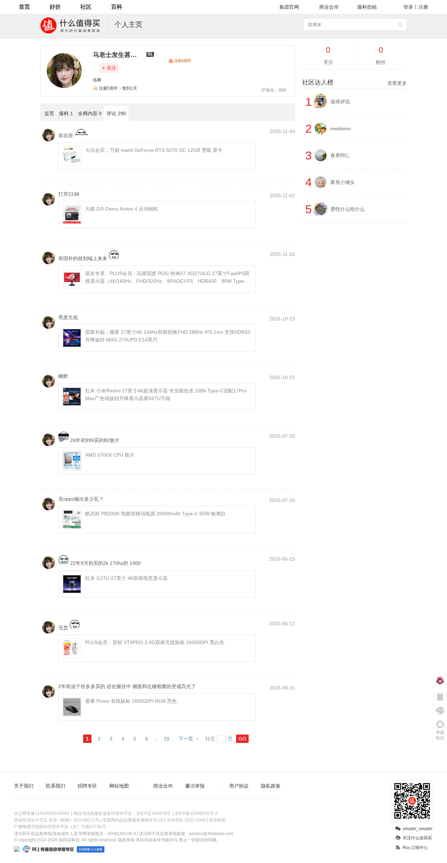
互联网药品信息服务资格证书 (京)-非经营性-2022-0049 (154, 820)
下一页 (185, 739)
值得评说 (340, 101)
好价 (55, 7)
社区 (85, 7)
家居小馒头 (342, 182)
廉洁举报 (195, 786)
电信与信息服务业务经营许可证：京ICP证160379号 (121, 813)
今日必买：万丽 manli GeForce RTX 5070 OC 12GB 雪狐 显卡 (153, 150)
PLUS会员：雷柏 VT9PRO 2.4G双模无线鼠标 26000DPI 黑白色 (154, 642)
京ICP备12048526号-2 (196, 813)
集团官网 (289, 7)
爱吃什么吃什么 (347, 209)
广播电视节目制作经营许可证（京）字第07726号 (60, 826)
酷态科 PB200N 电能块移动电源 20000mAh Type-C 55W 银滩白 (155, 513)
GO (242, 739)
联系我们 (55, 786)
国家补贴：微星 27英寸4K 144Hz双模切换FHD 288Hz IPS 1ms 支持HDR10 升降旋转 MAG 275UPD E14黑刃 (167, 335)
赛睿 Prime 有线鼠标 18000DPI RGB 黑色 (131, 701)
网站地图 (119, 786)
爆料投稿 (367, 7)
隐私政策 (270, 786)
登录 (408, 7)
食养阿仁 (340, 155)
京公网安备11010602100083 (41, 813)
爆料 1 (66, 113)
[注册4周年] (180, 60)
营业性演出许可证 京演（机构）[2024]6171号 (57, 820)
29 (166, 739)
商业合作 (329, 7)
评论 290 (116, 113)
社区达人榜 (354, 82)
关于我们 (24, 786)
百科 (116, 7)
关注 (109, 68)
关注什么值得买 (417, 837)
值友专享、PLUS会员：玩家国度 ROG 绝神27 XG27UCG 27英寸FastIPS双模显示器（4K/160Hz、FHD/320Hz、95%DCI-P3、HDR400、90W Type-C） (167, 278)
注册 (423, 7)
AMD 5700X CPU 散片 (109, 455)
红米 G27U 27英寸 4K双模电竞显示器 (126, 578)
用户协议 (239, 786)
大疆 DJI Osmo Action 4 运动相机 (121, 209)
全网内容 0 (90, 113)
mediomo (340, 128)
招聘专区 (87, 786)
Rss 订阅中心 (415, 847)
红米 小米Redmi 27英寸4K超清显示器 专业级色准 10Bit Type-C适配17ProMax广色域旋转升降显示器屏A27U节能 (166, 394)
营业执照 (217, 820)
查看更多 (397, 83)
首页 (24, 7)
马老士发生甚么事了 (121, 54)
